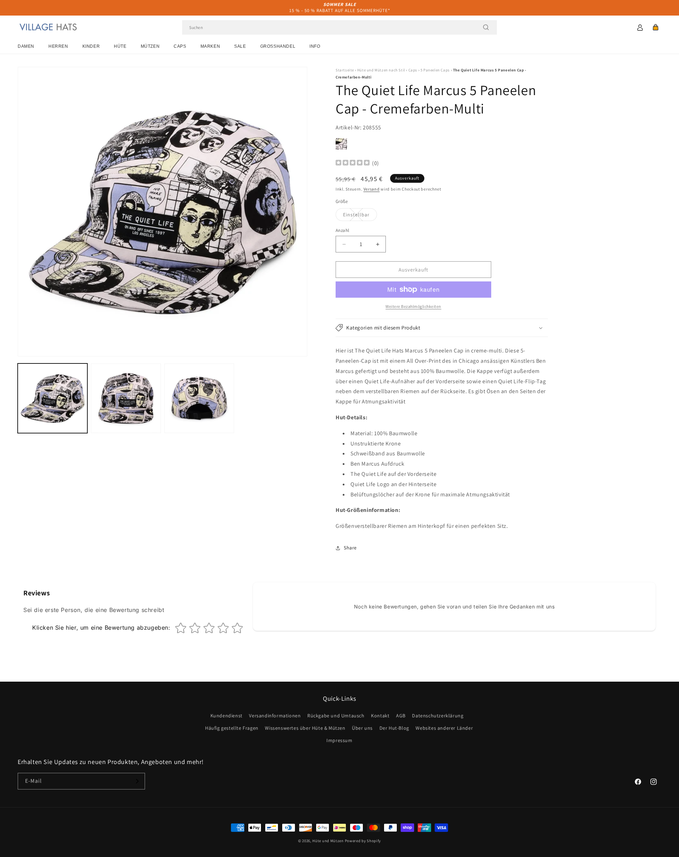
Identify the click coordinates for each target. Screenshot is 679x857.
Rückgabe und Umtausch (336, 715)
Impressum (339, 740)
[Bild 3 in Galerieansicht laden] (199, 398)
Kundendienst (226, 715)
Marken (210, 46)
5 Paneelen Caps (435, 70)
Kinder (91, 46)
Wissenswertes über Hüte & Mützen (305, 728)
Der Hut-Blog (394, 728)
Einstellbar (360, 216)
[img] (353, 163)
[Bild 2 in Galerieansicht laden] (126, 398)
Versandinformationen (275, 715)
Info (314, 46)
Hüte (120, 46)
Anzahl (342, 230)
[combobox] (339, 27)
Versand (372, 189)
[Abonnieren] (137, 781)
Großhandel (278, 46)
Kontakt (380, 715)
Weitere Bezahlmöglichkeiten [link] (413, 306)
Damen (26, 46)
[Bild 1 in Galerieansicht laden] (52, 398)
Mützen (150, 46)
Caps (180, 46)
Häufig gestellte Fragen (232, 728)
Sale (240, 46)
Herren (58, 46)
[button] (655, 27)
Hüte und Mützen (328, 840)
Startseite (345, 70)
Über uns (362, 728)
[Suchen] (486, 27)
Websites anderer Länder (444, 728)
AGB (401, 715)
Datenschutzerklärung (437, 715)
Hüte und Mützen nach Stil (381, 70)
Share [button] (350, 547)
